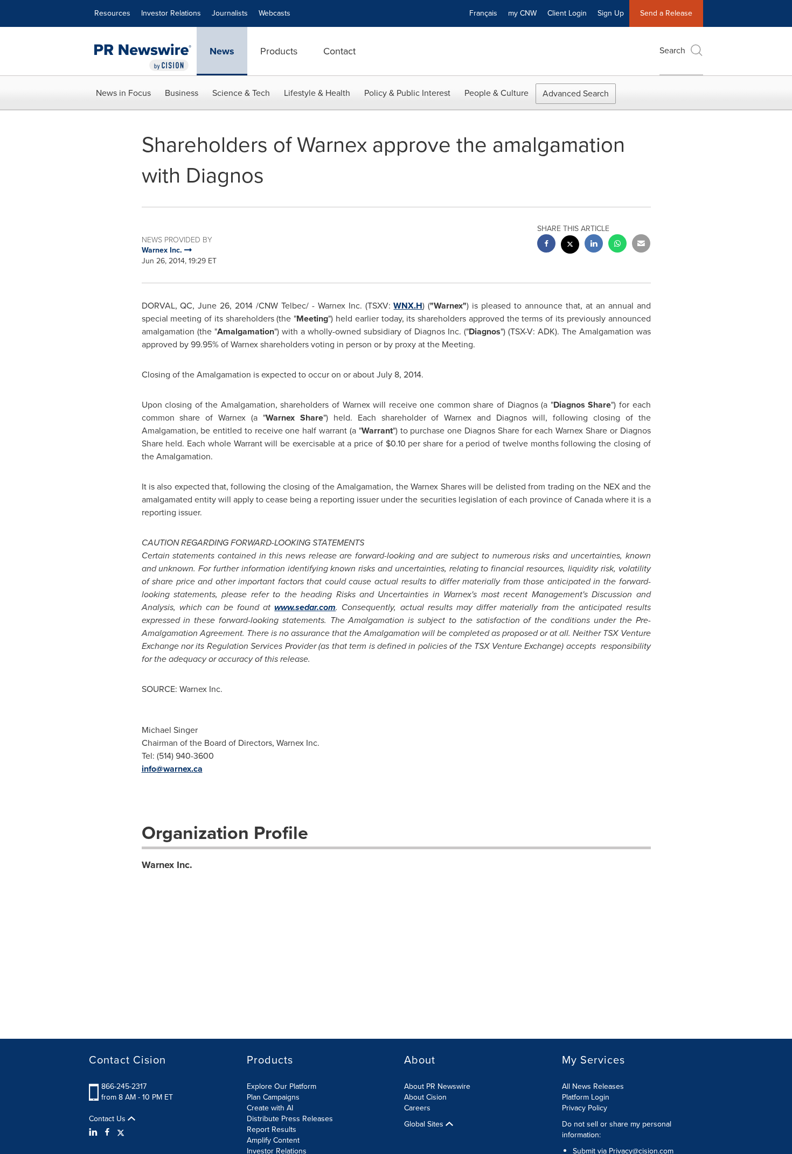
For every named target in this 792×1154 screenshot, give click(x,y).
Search (672, 50)
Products (278, 51)
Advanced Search (576, 93)
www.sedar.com (305, 607)
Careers (417, 1108)
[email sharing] (641, 244)
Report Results (271, 1129)
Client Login (567, 13)
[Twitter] (120, 1132)
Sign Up (611, 13)
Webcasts (274, 13)
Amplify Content (273, 1140)
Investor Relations (171, 13)
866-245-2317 (124, 1086)
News (222, 51)
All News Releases (593, 1086)
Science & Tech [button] (241, 93)
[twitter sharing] (570, 245)
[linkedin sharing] (594, 244)
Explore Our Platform (281, 1086)
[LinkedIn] (94, 1132)
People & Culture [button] (496, 93)
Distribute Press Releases (290, 1118)
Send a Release (666, 13)
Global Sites (425, 1124)
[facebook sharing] (546, 244)
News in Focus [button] (123, 93)
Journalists (230, 13)
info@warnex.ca (172, 769)
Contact (339, 51)
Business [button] (181, 93)
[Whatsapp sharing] (617, 244)
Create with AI (270, 1108)
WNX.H (407, 305)
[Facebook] (107, 1132)
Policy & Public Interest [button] (407, 93)
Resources (112, 13)
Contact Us (108, 1119)
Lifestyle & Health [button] (317, 93)
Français (483, 13)
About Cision (425, 1097)
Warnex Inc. (167, 865)
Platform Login (585, 1097)
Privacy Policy (584, 1108)
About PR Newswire (437, 1086)
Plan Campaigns (273, 1097)
